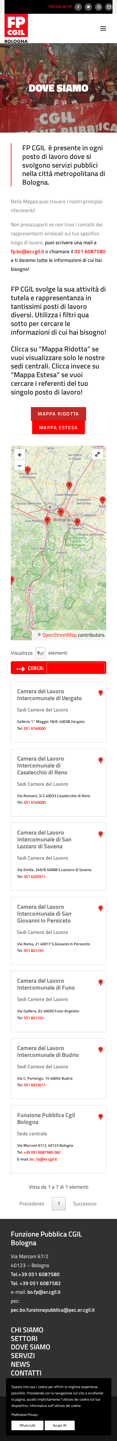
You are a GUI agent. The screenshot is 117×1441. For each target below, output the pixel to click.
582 (57, 1152)
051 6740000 (35, 728)
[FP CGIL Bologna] (16, 28)
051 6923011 (35, 1085)
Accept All (60, 1425)
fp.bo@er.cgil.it (27, 251)
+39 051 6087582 (40, 1283)
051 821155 (34, 950)
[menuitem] (59, 7)
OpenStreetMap (59, 635)
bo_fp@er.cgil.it (43, 1159)
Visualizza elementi (15, 653)
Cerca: (36, 668)
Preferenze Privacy (24, 1414)
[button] (103, 28)
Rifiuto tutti (27, 1425)
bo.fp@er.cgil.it (44, 1292)
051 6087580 (90, 251)
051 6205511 (35, 876)
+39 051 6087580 (38, 1152)
